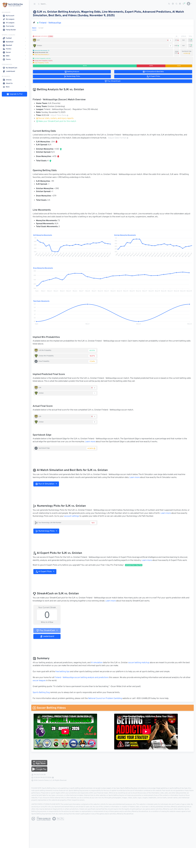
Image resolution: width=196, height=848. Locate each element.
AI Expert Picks (45, 571)
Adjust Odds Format (117, 138)
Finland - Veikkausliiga (50, 22)
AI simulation (97, 662)
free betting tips (62, 671)
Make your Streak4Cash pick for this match (57, 121)
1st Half (40, 28)
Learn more (90, 441)
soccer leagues (39, 680)
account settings (71, 516)
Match (34, 28)
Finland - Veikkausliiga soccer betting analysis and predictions (82, 677)
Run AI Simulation (46, 484)
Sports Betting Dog (41, 692)
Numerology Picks (46, 531)
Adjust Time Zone (58, 115)
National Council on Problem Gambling (105, 698)
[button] (188, 3)
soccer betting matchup (138, 662)
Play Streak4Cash (47, 630)
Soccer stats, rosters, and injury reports (56, 118)
